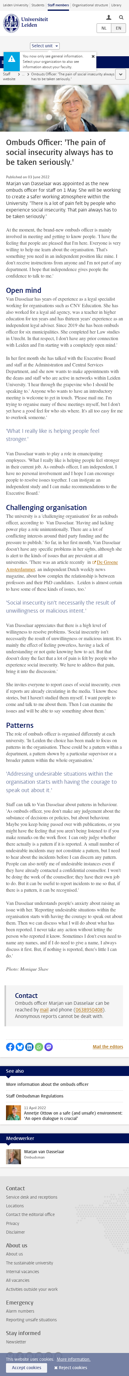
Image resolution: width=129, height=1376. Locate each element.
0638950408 (89, 1010)
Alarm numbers (20, 1311)
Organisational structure (90, 5)
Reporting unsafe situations (31, 1320)
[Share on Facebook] (10, 1047)
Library (116, 5)
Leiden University (15, 5)
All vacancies (17, 1280)
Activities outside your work (32, 1289)
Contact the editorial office (30, 1214)
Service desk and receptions (31, 1197)
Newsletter (16, 1342)
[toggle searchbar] (121, 17)
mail (44, 1010)
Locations (15, 1206)
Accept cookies (26, 1368)
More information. (74, 1359)
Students (38, 5)
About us (14, 1254)
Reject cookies (73, 1368)
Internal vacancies (22, 1272)
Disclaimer (15, 1232)
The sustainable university (29, 1263)
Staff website (9, 76)
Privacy (12, 1223)
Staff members (58, 5)
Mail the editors (108, 1047)
